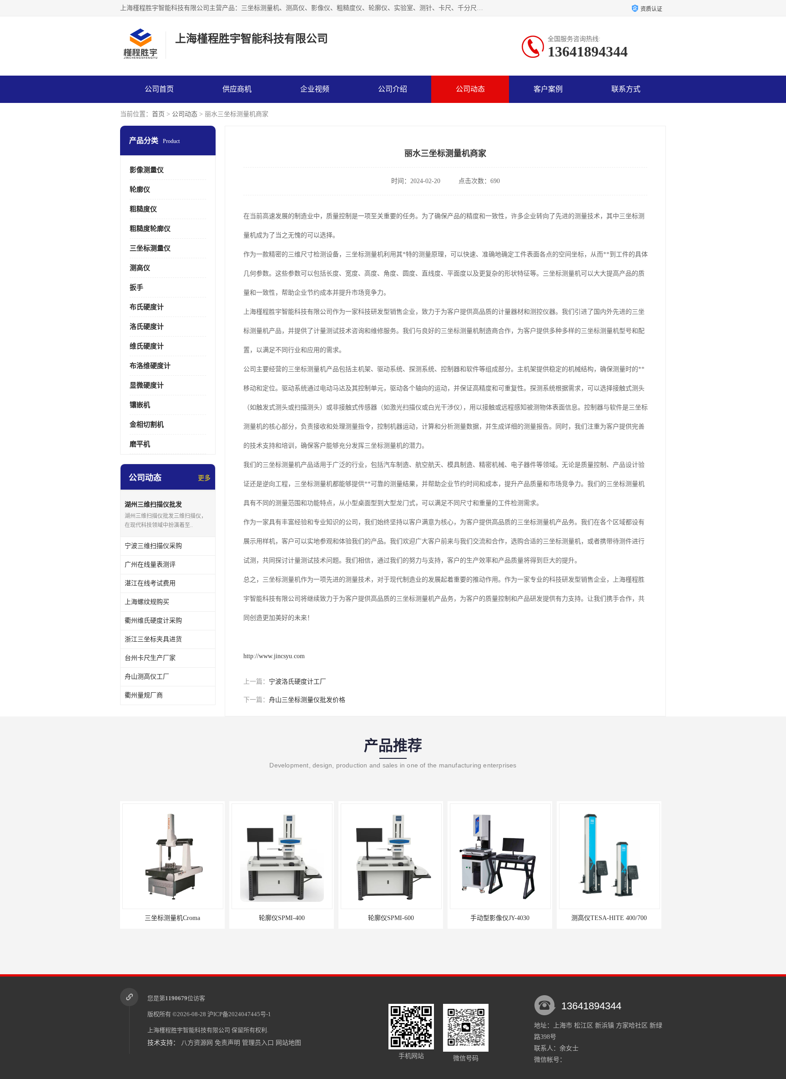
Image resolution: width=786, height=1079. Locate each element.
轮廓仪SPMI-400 (226, 918)
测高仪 (140, 267)
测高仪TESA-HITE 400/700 (554, 918)
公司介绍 (392, 89)
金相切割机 (147, 424)
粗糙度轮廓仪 (150, 228)
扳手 (136, 287)
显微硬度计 (147, 385)
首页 (158, 114)
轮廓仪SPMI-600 (335, 918)
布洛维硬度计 (150, 365)
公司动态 (470, 89)
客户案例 (548, 89)
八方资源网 (197, 1042)
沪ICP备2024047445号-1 (239, 1014)
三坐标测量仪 (150, 248)
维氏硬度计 (147, 346)
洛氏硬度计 (147, 326)
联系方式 (625, 89)
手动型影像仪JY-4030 (444, 918)
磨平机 (140, 444)
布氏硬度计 (147, 307)
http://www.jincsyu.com (274, 656)
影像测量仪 (147, 170)
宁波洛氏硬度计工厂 (297, 681)
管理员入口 (258, 1042)
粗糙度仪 (143, 209)
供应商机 (237, 89)
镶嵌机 (140, 405)
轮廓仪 (140, 189)
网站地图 (288, 1042)
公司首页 (159, 89)
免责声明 (227, 1042)
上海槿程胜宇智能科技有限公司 (188, 1030)
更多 (204, 478)
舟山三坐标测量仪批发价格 (307, 699)
